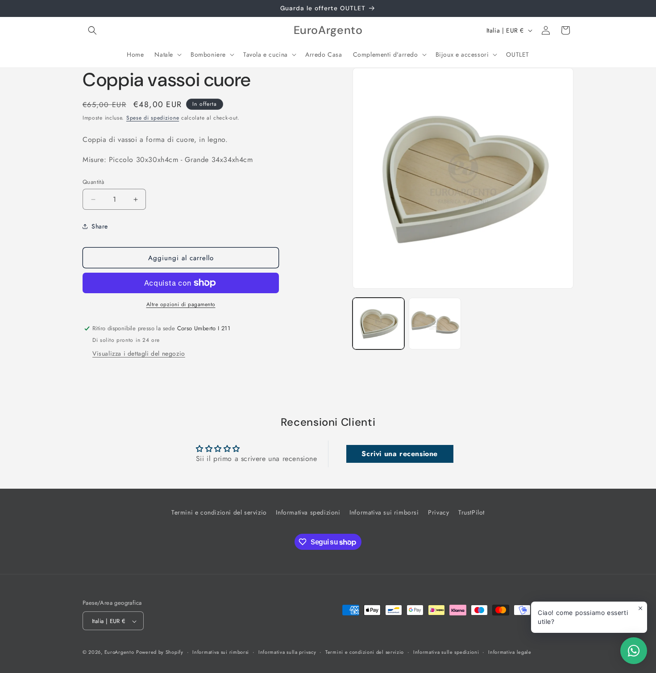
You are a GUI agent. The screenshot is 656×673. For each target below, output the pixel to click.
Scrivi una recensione (399, 454)
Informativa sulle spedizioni (446, 652)
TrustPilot (471, 512)
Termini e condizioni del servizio (219, 512)
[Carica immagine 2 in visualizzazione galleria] (435, 323)
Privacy (438, 512)
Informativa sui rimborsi (384, 512)
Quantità (93, 182)
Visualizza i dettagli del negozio (138, 353)
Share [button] (99, 226)
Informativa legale (509, 652)
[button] (92, 30)
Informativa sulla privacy (287, 652)
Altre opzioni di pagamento (181, 304)
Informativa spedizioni (308, 512)
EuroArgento (119, 652)
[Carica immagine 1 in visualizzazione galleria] (378, 323)
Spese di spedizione (152, 118)
